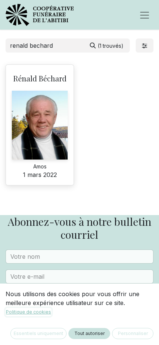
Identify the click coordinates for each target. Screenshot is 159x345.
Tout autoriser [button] (89, 333)
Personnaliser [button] (133, 333)
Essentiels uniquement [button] (38, 333)
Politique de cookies (28, 312)
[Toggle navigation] (144, 15)
